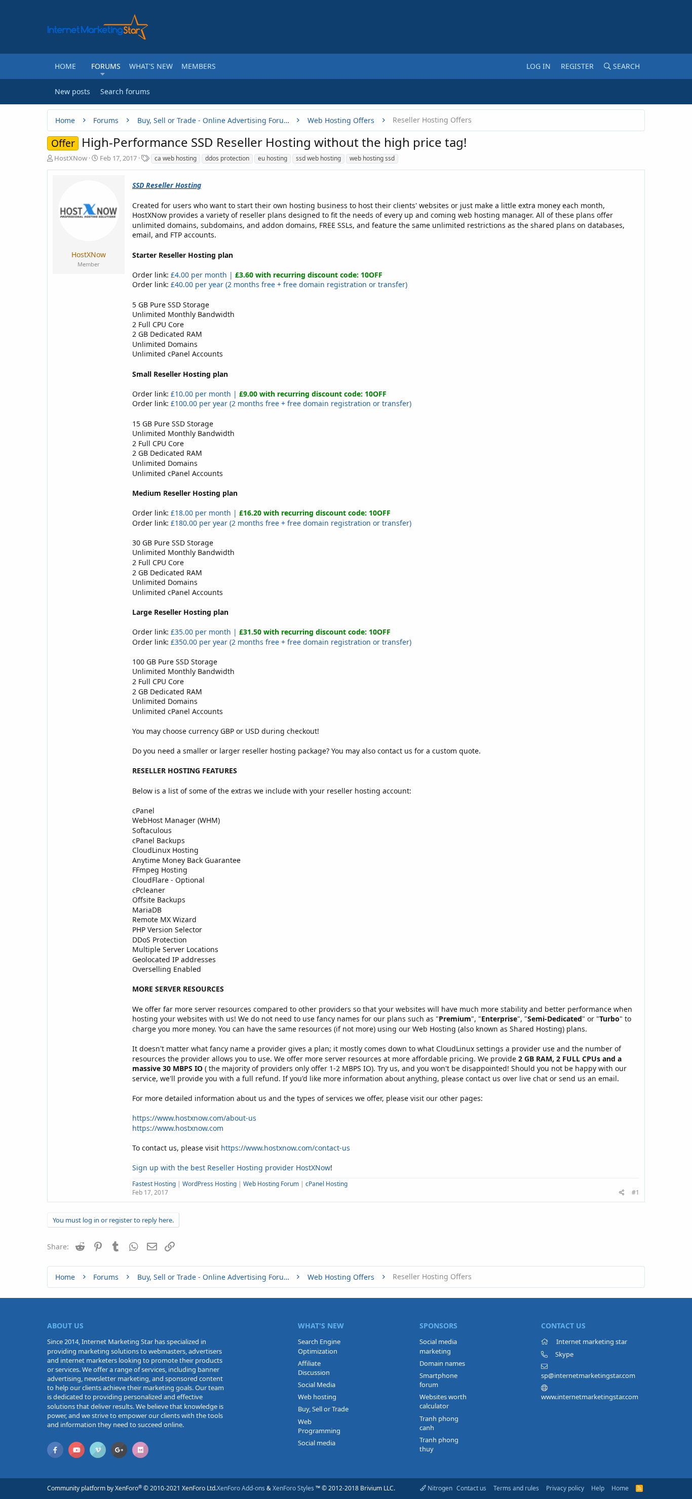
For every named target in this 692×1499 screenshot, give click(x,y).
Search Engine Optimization (319, 1346)
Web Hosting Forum (271, 1183)
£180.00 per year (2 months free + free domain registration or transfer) (291, 523)
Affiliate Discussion (314, 1368)
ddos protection (227, 158)
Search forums (125, 91)
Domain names (442, 1363)
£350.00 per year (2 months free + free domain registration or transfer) (291, 642)
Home (65, 66)
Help (597, 1488)
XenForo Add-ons (241, 1488)
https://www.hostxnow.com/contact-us (285, 1148)
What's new (151, 66)
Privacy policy (565, 1488)
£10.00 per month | (279, 394)
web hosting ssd (372, 158)
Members (198, 66)
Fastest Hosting (154, 1183)
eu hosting (272, 158)
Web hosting (317, 1396)
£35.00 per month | (281, 632)
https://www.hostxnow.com (177, 1128)
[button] (102, 74)
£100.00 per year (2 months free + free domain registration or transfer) (291, 403)
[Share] (622, 1193)
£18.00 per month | (281, 513)
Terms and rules (516, 1488)
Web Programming (319, 1426)
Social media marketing (438, 1346)
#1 (635, 1192)
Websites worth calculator (443, 1401)
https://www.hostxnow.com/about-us (194, 1118)
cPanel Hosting (326, 1183)
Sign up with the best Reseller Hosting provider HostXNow (231, 1167)
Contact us (471, 1488)
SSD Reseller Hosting (166, 185)
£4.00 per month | (276, 275)
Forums (106, 66)
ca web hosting (176, 158)
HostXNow (70, 158)
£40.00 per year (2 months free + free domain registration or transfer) (289, 284)
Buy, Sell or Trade (323, 1408)
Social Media (316, 1384)
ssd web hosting (318, 158)
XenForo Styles (293, 1488)
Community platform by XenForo (132, 1488)
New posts (72, 91)
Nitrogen (439, 1488)
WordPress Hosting (209, 1183)
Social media (316, 1442)
